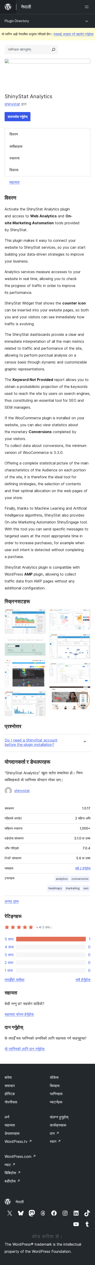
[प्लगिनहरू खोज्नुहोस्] (53, 49)
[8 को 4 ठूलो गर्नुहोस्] (39, 697)
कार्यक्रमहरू (58, 1125)
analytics (62, 879)
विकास (13, 170)
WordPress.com (20, 1156)
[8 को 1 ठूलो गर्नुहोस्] (39, 615)
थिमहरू (55, 1085)
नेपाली (19, 1202)
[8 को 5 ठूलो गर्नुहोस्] (84, 615)
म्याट (10, 1164)
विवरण (13, 134)
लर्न (7, 1117)
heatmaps (55, 888)
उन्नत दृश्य (12, 901)
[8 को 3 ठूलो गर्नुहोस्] (39, 665)
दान (54, 1133)
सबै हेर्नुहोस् (83, 979)
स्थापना (14, 158)
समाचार (10, 1085)
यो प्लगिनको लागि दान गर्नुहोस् (25, 1048)
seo (86, 888)
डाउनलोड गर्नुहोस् (17, 116)
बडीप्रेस (12, 1181)
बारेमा (8, 1077)
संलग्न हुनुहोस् (59, 1117)
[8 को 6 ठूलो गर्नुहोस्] (84, 640)
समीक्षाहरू (16, 146)
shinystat (12, 104)
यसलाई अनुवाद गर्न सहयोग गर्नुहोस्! (73, 34)
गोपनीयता (11, 1102)
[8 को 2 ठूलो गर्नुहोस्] (39, 643)
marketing (73, 888)
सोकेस (54, 1077)
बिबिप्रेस (13, 1172)
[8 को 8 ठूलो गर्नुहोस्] (84, 692)
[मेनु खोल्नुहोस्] (87, 7)
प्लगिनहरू (56, 1093)
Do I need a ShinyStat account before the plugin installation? (31, 742)
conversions (80, 879)
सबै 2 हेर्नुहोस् (82, 868)
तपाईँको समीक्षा (14, 979)
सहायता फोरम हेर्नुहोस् (19, 1014)
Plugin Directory (17, 21)
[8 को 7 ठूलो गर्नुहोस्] (84, 669)
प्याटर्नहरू (56, 1102)
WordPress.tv (18, 1141)
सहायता (14, 182)
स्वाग (55, 1141)
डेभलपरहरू (12, 1133)
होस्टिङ (10, 1093)
